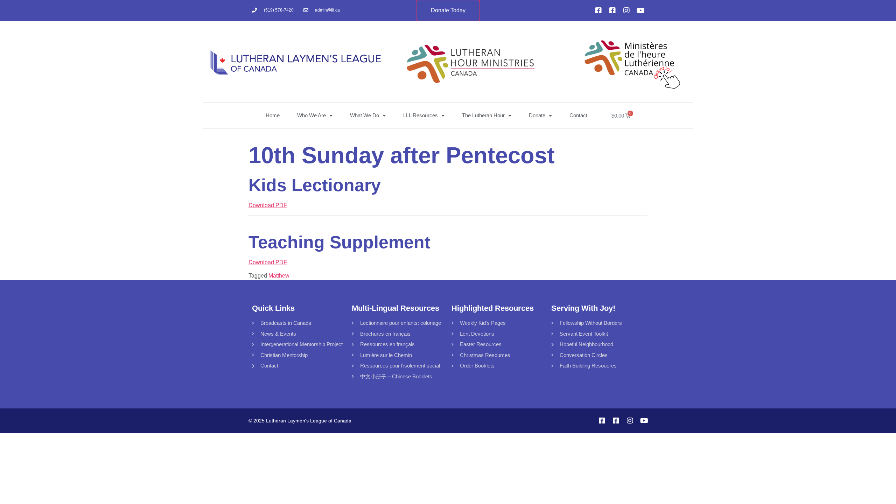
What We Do (364, 115)
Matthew (278, 276)
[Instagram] (626, 10)
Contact (578, 115)
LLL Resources (420, 115)
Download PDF (267, 205)
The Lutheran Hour (483, 115)
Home (273, 115)
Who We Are (311, 115)
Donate (537, 115)
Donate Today (448, 10)
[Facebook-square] (598, 10)
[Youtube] (640, 10)
